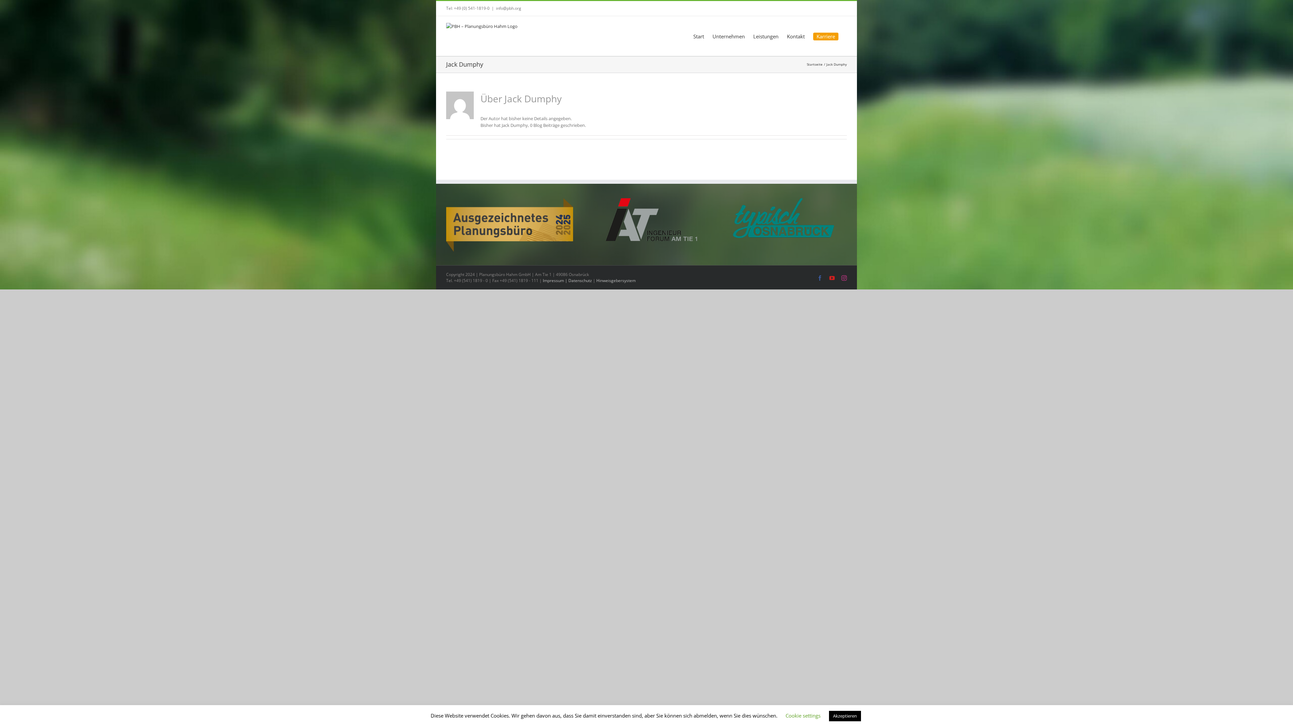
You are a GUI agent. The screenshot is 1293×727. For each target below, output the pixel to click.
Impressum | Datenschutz (567, 280)
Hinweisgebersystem (616, 280)
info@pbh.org (508, 8)
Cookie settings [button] (803, 715)
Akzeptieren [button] (845, 716)
